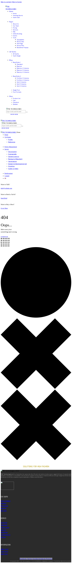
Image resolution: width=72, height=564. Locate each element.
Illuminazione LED (5, 535)
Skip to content (6, 2)
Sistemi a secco (5, 528)
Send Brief (4, 198)
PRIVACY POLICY (4, 549)
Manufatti (3, 530)
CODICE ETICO (4, 554)
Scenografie (4, 525)
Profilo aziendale (5, 501)
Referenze (3, 503)
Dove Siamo (4, 511)
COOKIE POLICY (4, 552)
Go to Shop (4, 208)
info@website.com (6, 188)
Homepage (4, 237)
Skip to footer (17, 2)
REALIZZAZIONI (4, 506)
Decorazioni (4, 523)
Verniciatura (4, 532)
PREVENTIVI (3, 508)
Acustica (3, 537)
